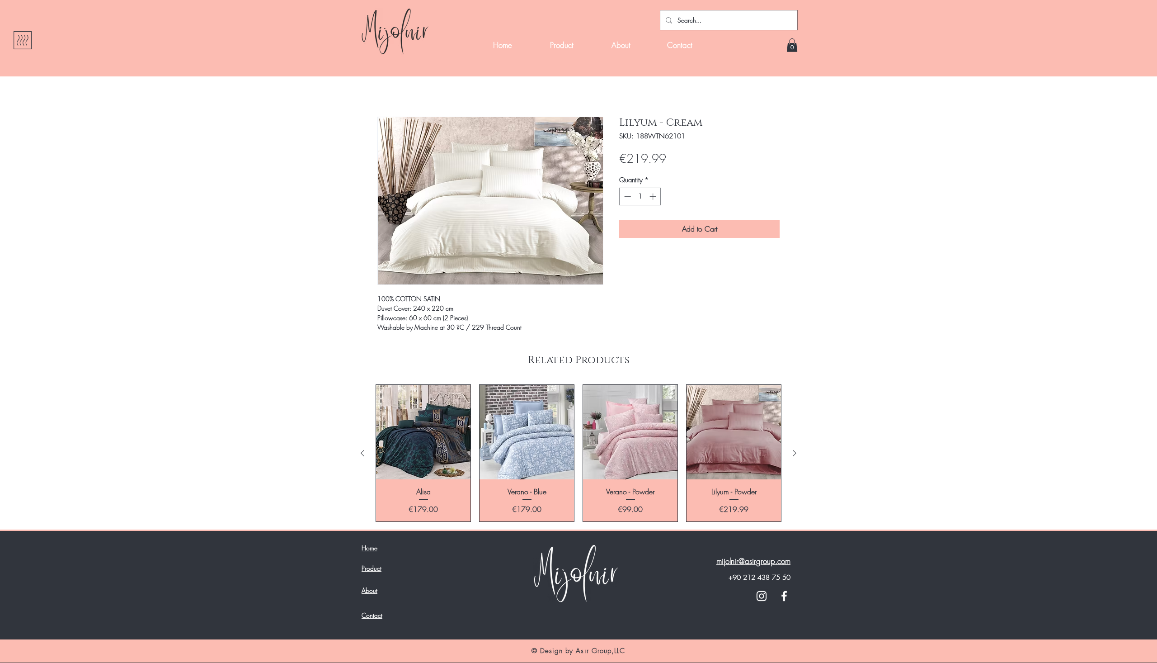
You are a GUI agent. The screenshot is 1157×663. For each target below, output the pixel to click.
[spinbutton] (640, 196)
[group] (578, 453)
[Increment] (654, 196)
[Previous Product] (362, 453)
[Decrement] (627, 196)
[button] (792, 45)
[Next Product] (794, 453)
